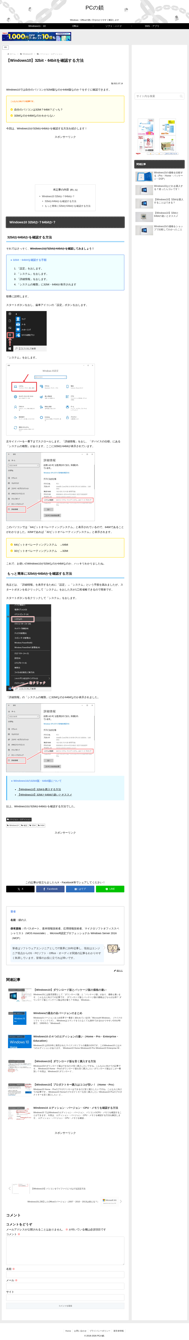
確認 (25, 825)
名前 (10, 1268)
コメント (13, 1234)
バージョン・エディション (20, 819)
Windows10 (14, 825)
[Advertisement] (65, 72)
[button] (181, 96)
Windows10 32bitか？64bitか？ (58, 196)
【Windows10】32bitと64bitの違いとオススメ (45, 794)
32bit (34, 825)
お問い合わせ (80, 1331)
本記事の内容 (61, 189)
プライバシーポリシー (100, 1331)
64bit (42, 825)
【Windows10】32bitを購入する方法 (39, 789)
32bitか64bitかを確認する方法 (60, 201)
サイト (10, 1291)
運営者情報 (118, 1331)
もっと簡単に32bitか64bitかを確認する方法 (68, 206)
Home (68, 1331)
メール (12, 1280)
